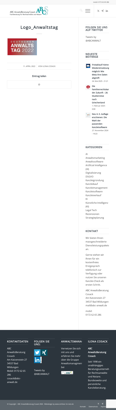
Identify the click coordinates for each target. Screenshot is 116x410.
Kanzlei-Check (93, 281)
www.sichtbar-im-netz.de (64, 404)
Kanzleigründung (95, 180)
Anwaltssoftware (94, 161)
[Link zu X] (98, 11)
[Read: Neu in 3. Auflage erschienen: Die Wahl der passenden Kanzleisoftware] (88, 115)
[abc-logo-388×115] (28, 10)
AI (87, 154)
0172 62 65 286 (93, 314)
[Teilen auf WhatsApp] (39, 84)
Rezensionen (92, 214)
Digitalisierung (93, 172)
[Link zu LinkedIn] (107, 11)
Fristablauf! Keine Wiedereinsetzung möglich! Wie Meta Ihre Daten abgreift (100, 71)
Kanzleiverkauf (93, 195)
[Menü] (86, 10)
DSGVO (89, 176)
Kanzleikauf (92, 184)
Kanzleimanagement (97, 187)
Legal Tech (91, 210)
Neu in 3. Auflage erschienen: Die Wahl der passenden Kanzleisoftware (100, 121)
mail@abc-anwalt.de (96, 305)
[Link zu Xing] (102, 11)
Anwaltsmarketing (95, 157)
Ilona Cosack (49, 66)
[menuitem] (79, 10)
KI (87, 199)
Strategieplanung (95, 217)
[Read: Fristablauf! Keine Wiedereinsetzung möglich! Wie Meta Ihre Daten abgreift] (88, 65)
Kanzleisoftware (94, 191)
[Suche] (79, 10)
